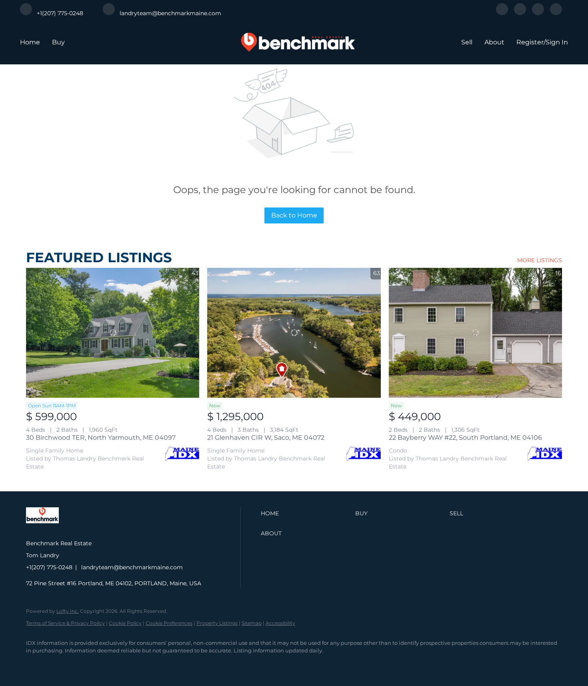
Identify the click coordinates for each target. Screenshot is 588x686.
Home (30, 42)
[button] (306, 513)
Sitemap (252, 623)
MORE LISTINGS (539, 260)
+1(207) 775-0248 (49, 567)
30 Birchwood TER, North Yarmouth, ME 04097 (101, 437)
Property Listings (217, 623)
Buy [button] (58, 42)
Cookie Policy (125, 623)
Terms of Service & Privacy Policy (65, 623)
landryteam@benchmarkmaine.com (132, 567)
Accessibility (280, 623)
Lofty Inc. (67, 611)
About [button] (494, 42)
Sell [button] (466, 42)
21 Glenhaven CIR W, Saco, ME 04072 (265, 437)
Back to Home (294, 215)
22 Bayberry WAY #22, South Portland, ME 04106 (465, 437)
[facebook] (502, 13)
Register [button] (530, 42)
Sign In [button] (557, 42)
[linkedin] (520, 13)
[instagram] (538, 13)
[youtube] (556, 13)
